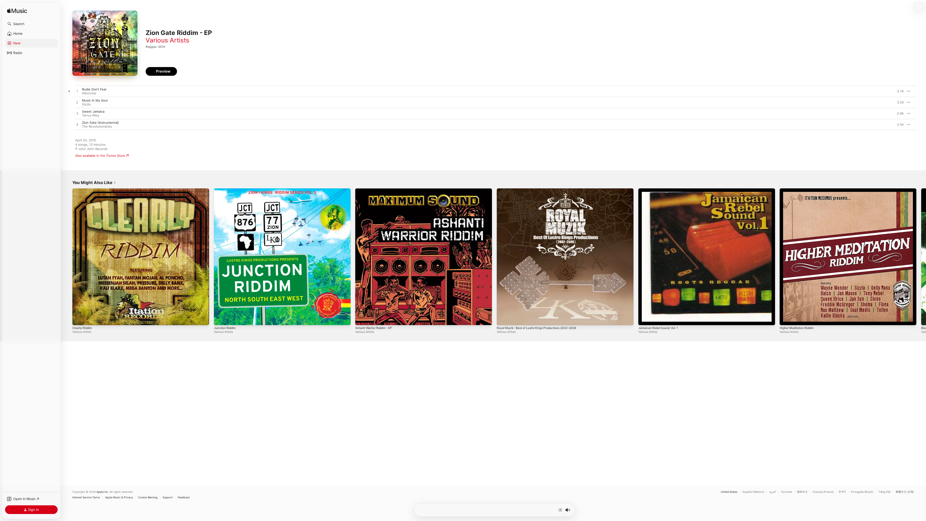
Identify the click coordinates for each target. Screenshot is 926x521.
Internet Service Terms (86, 497)
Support (168, 497)
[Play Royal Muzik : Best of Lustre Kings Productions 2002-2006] (502, 319)
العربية (772, 492)
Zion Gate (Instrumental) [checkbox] (100, 122)
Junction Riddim (226, 190)
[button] (31, 24)
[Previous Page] (67, 256)
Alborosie (89, 93)
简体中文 (802, 492)
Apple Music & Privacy (119, 497)
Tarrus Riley (90, 115)
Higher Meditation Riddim (799, 190)
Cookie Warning (147, 497)
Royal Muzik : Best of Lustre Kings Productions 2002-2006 (541, 190)
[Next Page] (921, 256)
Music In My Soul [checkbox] (95, 100)
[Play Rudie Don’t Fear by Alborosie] (77, 91)
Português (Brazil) (862, 492)
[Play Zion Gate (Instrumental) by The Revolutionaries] (77, 125)
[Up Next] (560, 510)
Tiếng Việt (884, 492)
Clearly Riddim (82, 190)
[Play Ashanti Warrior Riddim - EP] (361, 319)
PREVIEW (898, 91)
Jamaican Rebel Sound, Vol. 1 (660, 190)
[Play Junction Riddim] (220, 319)
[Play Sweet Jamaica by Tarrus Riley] (77, 113)
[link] (94, 182)
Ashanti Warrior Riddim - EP (375, 190)
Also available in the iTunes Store (100, 156)
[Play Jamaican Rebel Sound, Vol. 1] (644, 319)
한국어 (842, 492)
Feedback (184, 497)
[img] (17, 11)
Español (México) (753, 492)
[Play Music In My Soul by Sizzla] (77, 102)
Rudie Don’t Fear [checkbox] (94, 89)
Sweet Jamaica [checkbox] (93, 111)
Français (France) (823, 492)
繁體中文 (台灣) (905, 492)
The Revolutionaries (97, 126)
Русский (786, 492)
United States (729, 492)
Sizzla (86, 104)
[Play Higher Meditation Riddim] (785, 319)
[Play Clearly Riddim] (78, 319)
